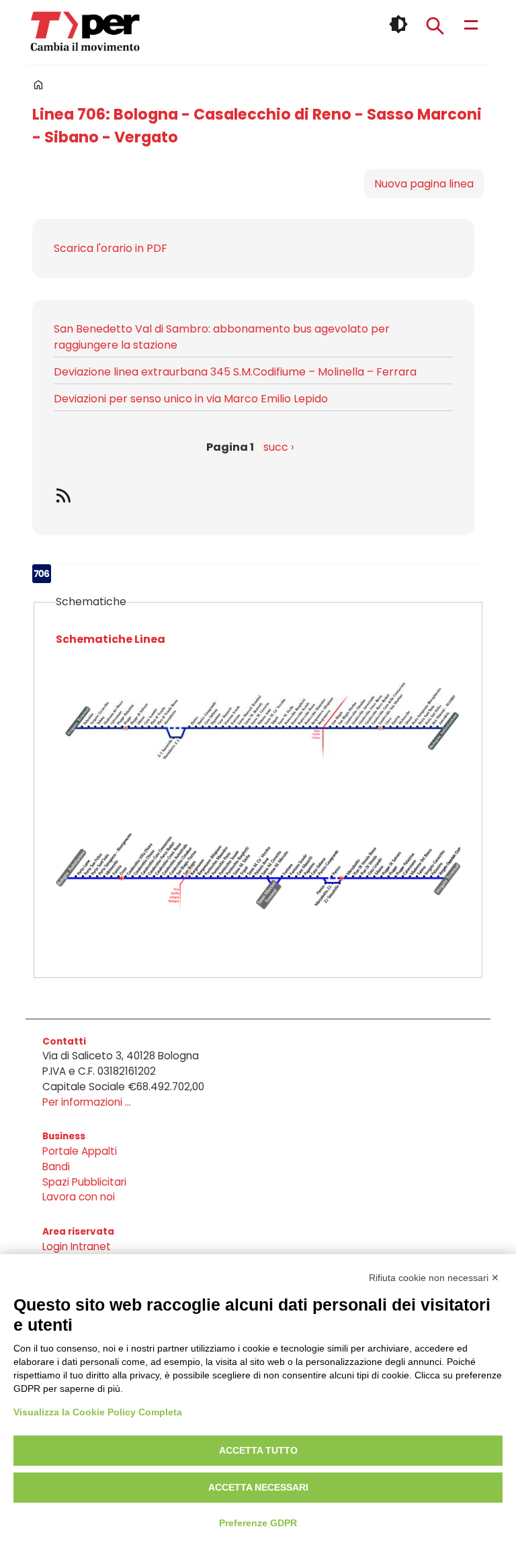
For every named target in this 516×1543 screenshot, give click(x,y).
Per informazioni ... (86, 1102)
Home (38, 85)
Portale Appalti (79, 1151)
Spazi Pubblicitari (84, 1182)
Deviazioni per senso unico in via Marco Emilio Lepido (191, 398)
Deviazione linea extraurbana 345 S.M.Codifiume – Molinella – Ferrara (235, 372)
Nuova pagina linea (424, 183)
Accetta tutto (258, 1450)
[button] (258, 735)
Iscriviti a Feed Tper (253, 495)
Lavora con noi (78, 1197)
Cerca (434, 25)
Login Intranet (76, 1246)
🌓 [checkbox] (398, 24)
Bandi (56, 1166)
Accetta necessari (258, 1487)
